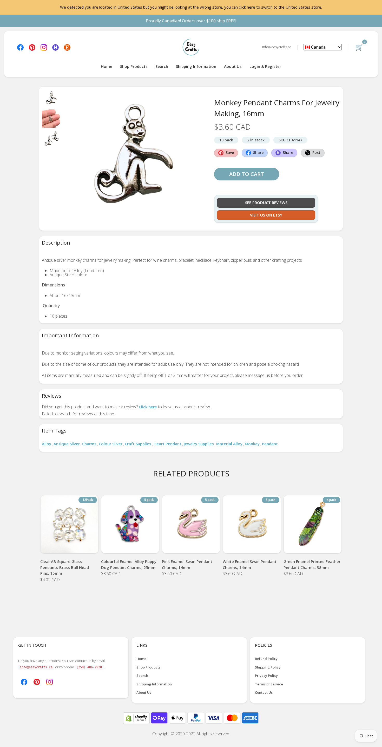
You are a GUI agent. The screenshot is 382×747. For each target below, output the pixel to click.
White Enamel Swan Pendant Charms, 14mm (249, 564)
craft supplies (138, 443)
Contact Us (264, 692)
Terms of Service (269, 684)
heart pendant (167, 443)
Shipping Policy (267, 667)
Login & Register (265, 66)
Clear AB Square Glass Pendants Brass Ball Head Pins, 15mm (64, 567)
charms (89, 443)
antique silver (67, 443)
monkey (252, 443)
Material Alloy (229, 443)
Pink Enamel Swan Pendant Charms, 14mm (187, 564)
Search (161, 66)
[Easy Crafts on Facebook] (20, 47)
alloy (46, 443)
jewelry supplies (199, 443)
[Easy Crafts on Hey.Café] (55, 47)
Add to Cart (246, 174)
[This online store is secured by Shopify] (137, 717)
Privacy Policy (266, 675)
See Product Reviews (266, 202)
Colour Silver (110, 443)
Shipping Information (196, 66)
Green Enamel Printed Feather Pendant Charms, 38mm (312, 564)
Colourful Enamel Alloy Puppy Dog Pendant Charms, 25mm (128, 564)
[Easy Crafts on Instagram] (44, 47)
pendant (270, 443)
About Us (233, 66)
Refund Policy (266, 658)
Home (106, 66)
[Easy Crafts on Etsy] (67, 47)
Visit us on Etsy (266, 215)
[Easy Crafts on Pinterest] (32, 47)
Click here (148, 406)
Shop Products (134, 66)
